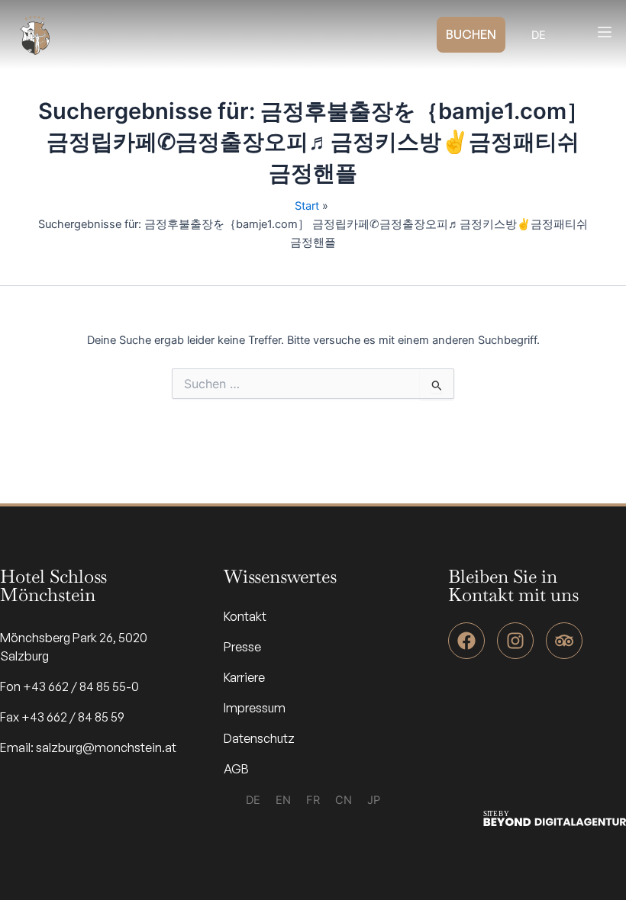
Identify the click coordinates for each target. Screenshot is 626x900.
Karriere (244, 677)
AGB (236, 768)
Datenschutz (259, 738)
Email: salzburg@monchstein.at (88, 747)
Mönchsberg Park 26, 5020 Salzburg (73, 647)
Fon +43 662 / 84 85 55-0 (69, 686)
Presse (242, 646)
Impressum (255, 707)
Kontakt (245, 616)
